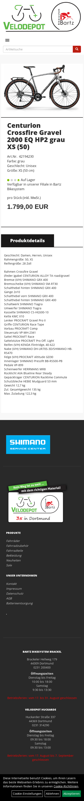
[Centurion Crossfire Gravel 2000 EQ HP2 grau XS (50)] (42, 88)
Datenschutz (14, 593)
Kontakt (11, 584)
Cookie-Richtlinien (66, 786)
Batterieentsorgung (19, 603)
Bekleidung (13, 555)
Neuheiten (13, 560)
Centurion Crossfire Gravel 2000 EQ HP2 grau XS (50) (36, 136)
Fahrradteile (14, 550)
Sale (9, 565)
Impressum (14, 588)
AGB (9, 598)
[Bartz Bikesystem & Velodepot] (42, 17)
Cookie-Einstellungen (27, 794)
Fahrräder (13, 541)
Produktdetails (27, 240)
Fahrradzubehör (17, 546)
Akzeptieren (71, 794)
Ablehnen (52, 794)
